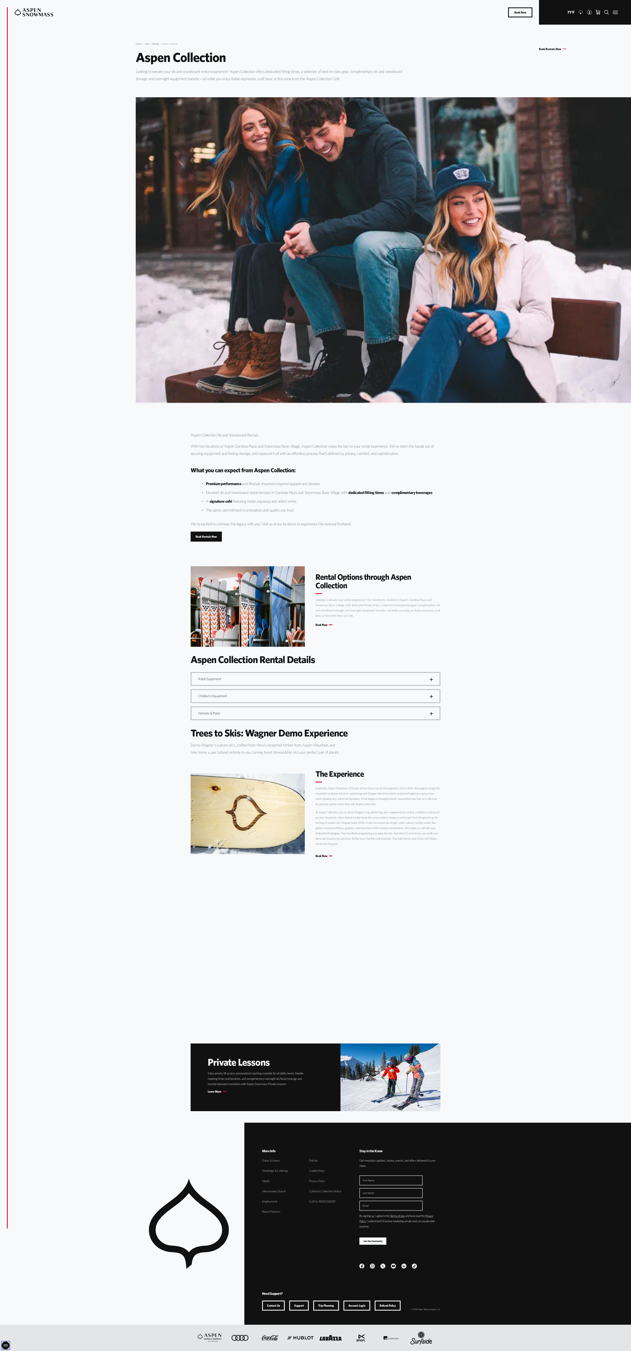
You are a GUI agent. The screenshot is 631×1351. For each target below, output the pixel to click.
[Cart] (598, 12)
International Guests (274, 1191)
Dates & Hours (271, 1160)
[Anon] (361, 1337)
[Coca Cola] (270, 1337)
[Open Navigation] (615, 12)
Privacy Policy (317, 1181)
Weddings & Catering (275, 1170)
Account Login (356, 1305)
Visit (147, 44)
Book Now (520, 12)
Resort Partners (271, 1211)
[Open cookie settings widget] (6, 1345)
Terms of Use (397, 1216)
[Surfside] (421, 1337)
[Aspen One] (210, 1337)
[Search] (606, 12)
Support (299, 1305)
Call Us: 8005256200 (322, 1201)
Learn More (214, 1091)
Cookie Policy (317, 1170)
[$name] (361, 1266)
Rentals (155, 44)
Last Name (368, 1193)
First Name (368, 1180)
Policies (313, 1160)
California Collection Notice (325, 1191)
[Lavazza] (330, 1337)
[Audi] (240, 1337)
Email (366, 1205)
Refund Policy (388, 1305)
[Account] (589, 12)
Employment (269, 1201)
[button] (315, 679)
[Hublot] (300, 1337)
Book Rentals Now (550, 49)
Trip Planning (326, 1305)
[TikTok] (414, 1266)
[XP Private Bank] (391, 1337)
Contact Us (273, 1305)
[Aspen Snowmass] (34, 12)
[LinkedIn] (403, 1266)
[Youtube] (393, 1266)
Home (138, 44)
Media (266, 1181)
